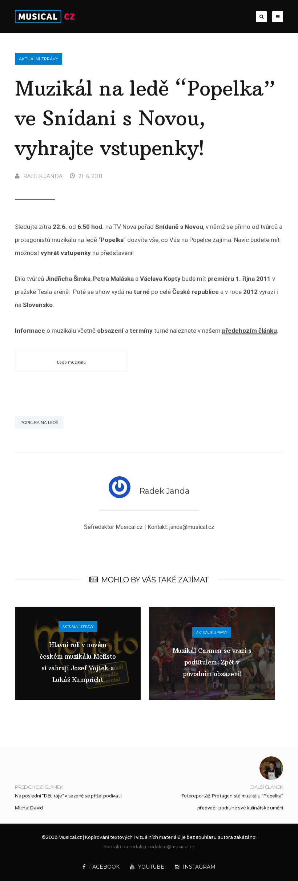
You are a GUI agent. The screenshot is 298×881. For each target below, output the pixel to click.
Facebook (104, 867)
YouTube (151, 867)
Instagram (199, 867)
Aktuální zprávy (38, 58)
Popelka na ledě (39, 422)
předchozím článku (249, 330)
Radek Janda (43, 176)
